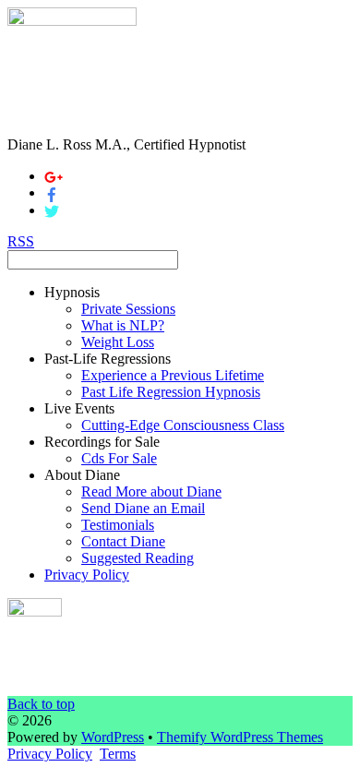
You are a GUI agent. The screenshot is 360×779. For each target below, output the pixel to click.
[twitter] (51, 210)
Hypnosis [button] (72, 292)
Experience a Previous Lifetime (172, 375)
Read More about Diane (151, 491)
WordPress (112, 737)
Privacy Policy (86, 574)
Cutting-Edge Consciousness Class (182, 425)
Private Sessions (128, 309)
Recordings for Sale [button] (102, 441)
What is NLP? (122, 325)
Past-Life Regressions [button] (107, 358)
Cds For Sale (119, 458)
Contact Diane (123, 541)
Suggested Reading (137, 558)
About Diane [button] (82, 475)
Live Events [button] (79, 408)
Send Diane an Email (143, 508)
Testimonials (117, 525)
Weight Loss (117, 342)
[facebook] (51, 192)
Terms (118, 753)
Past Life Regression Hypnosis (170, 392)
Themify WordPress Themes (240, 737)
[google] (53, 176)
